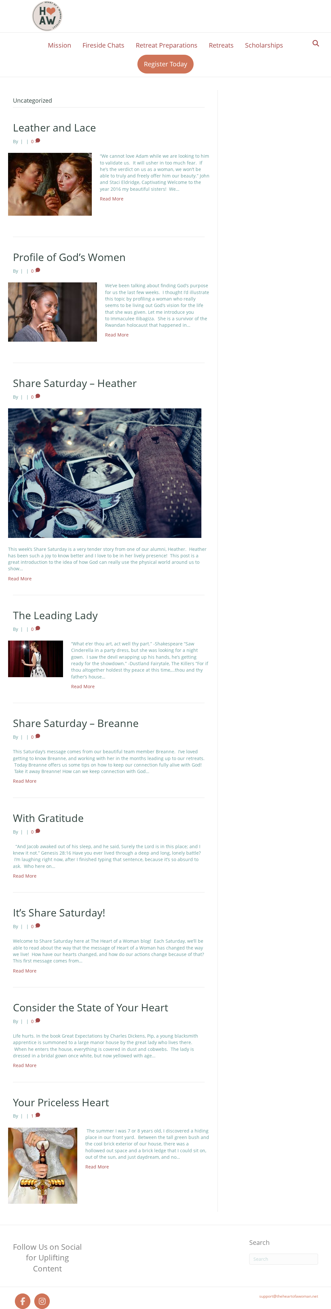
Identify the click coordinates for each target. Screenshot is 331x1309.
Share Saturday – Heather (75, 383)
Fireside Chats (103, 45)
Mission (59, 45)
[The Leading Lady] (35, 658)
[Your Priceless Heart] (42, 1165)
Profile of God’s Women (69, 257)
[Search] (314, 43)
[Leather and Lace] (50, 184)
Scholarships (264, 45)
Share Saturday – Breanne (76, 723)
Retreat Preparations (167, 45)
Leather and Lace (54, 127)
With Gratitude (48, 818)
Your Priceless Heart (61, 1102)
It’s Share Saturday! (59, 912)
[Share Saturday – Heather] (104, 473)
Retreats (221, 45)
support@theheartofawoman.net (288, 1296)
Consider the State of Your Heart (90, 1007)
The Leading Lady (55, 615)
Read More (111, 199)
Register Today (165, 64)
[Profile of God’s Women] (52, 312)
